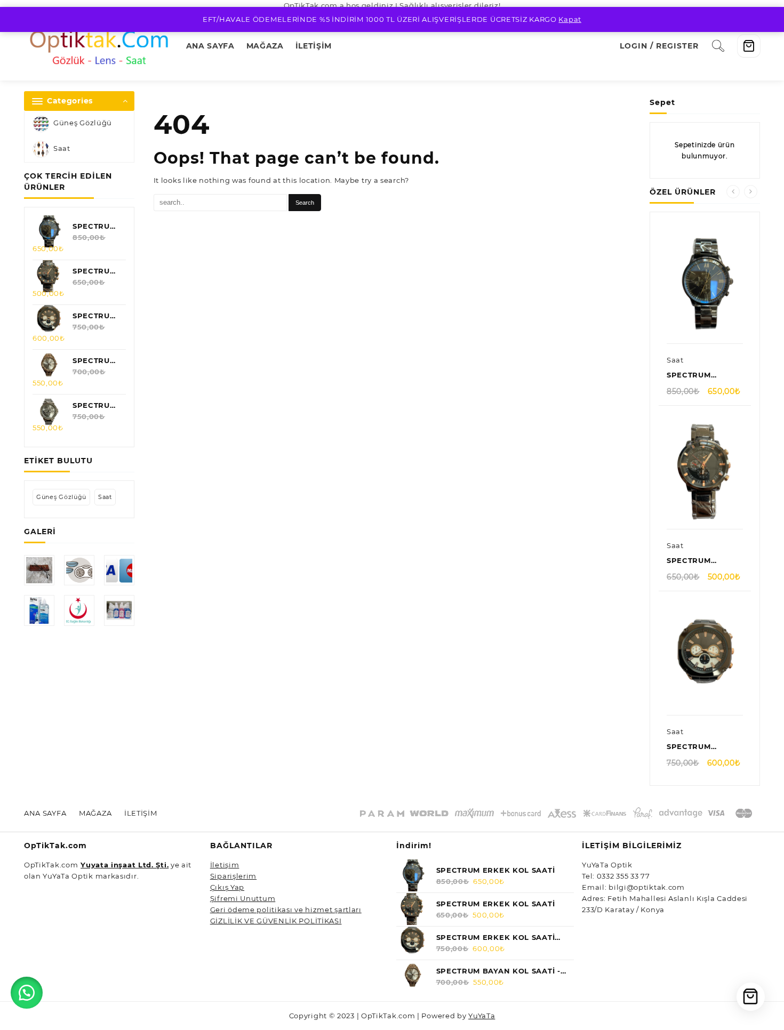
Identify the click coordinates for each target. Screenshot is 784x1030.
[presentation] (733, 191)
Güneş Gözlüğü (82, 123)
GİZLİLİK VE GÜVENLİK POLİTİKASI (276, 920)
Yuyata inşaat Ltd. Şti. (125, 864)
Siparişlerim (233, 876)
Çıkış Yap (227, 887)
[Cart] (748, 45)
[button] (27, 993)
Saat (61, 148)
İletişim (224, 864)
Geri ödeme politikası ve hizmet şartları (286, 909)
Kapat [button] (569, 19)
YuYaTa (481, 1015)
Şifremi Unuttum (243, 898)
